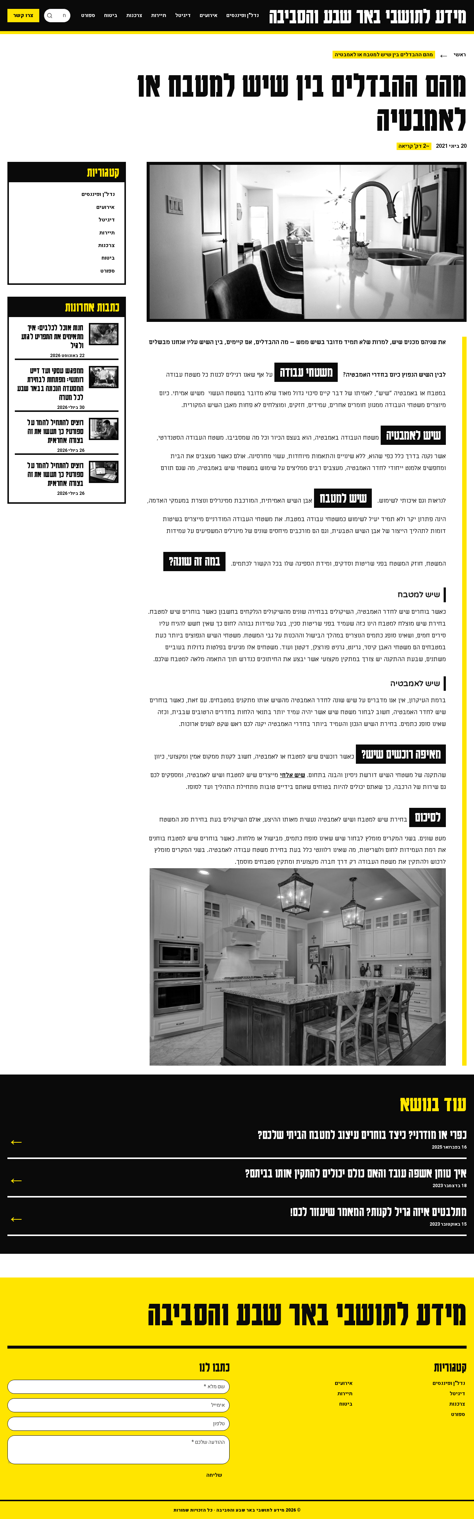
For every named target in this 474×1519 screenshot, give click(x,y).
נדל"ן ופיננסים (242, 15)
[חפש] (50, 16)
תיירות (158, 15)
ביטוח (110, 15)
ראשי (460, 55)
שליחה (214, 1475)
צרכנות (134, 15)
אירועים (208, 15)
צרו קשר (23, 15)
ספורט (88, 15)
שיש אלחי (292, 775)
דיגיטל (183, 15)
